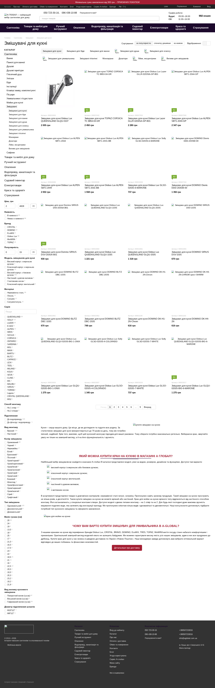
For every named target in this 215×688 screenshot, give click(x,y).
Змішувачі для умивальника (21, 129)
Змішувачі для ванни (18, 118)
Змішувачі (12, 106)
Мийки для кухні (15, 102)
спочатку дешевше (162, 43)
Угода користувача (83, 7)
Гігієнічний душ (14, 74)
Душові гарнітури (15, 70)
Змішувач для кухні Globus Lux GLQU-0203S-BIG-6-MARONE (191, 387)
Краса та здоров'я (180, 27)
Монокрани (13, 137)
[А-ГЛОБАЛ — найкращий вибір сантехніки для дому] (19, 629)
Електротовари (159, 27)
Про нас (16, 7)
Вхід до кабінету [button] (117, 630)
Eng (124, 6)
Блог (72, 7)
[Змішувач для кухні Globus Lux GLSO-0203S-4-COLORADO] (104, 357)
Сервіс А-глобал (100, 7)
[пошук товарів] (157, 18)
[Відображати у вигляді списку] (208, 43)
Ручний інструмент (60, 27)
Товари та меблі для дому (35, 27)
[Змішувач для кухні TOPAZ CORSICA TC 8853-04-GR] (104, 90)
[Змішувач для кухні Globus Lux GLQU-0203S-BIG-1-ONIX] (60, 357)
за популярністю (143, 43)
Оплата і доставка (29, 7)
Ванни (10, 58)
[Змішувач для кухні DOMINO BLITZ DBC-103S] (60, 290)
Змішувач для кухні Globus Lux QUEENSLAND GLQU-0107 (56, 119)
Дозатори (13, 141)
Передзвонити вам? (88, 13)
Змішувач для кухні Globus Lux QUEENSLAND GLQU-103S (100, 253)
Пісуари (10, 94)
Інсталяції (12, 86)
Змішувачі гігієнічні (17, 133)
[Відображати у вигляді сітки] (205, 43)
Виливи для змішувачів (19, 148)
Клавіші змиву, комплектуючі (21, 90)
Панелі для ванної (16, 62)
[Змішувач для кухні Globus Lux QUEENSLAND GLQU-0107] (60, 90)
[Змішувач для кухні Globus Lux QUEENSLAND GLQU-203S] (147, 223)
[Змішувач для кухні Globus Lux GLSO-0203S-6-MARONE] (147, 156)
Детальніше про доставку (127, 548)
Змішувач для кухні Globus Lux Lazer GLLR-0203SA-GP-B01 (146, 119)
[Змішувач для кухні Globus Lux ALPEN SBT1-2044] (60, 156)
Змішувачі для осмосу (19, 126)
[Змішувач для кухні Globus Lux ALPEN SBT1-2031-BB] (104, 156)
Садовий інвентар (137, 27)
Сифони (11, 152)
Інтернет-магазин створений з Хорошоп (19, 682)
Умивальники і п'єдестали (20, 98)
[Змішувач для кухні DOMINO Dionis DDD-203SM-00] (191, 156)
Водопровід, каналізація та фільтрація (107, 27)
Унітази (10, 78)
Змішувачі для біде (17, 114)
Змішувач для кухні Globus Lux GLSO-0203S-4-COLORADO (104, 387)
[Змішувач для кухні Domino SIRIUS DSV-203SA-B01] (60, 223)
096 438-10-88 (69, 13)
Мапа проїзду (184, 648)
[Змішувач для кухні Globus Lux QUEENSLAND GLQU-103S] (104, 223)
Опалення (79, 27)
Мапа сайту (115, 663)
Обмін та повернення (49, 7)
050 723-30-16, (51, 13)
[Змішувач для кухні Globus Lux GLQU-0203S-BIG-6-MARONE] (191, 357)
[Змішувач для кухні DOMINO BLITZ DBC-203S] (104, 290)
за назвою (178, 43)
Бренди (113, 7)
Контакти (64, 7)
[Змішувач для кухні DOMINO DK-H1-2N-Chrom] (147, 290)
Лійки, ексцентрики (17, 145)
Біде (9, 82)
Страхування (200, 27)
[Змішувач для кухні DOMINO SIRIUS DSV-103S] (191, 223)
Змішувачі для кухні (18, 110)
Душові (10, 66)
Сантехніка (13, 27)
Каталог (7, 7)
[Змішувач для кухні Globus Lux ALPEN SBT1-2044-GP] (191, 90)
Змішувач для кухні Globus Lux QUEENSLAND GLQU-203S (143, 253)
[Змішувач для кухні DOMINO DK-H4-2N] (191, 290)
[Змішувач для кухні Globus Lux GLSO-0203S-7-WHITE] (147, 357)
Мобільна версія (14, 645)
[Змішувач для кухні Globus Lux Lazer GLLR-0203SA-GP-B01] (147, 90)
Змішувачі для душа (18, 122)
